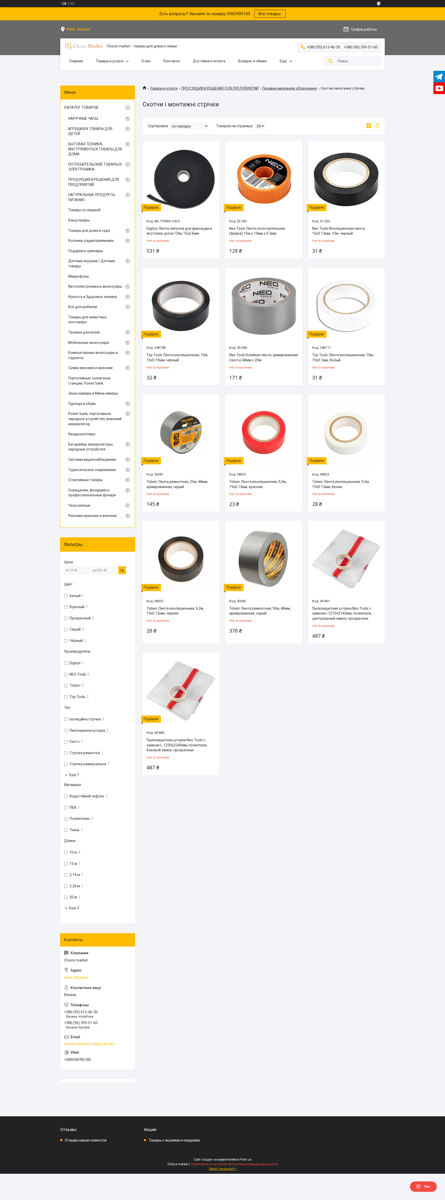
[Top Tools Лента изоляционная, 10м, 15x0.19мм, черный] (181, 305)
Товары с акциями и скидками (174, 1140)
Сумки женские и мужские (90, 368)
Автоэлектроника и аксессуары (95, 286)
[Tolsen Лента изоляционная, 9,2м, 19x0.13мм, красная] (263, 432)
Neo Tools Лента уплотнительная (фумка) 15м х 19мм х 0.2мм (257, 231)
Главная (76, 61)
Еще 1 (74, 775)
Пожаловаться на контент (210, 1164)
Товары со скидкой (84, 210)
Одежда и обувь (82, 404)
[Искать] (330, 61)
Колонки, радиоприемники (91, 241)
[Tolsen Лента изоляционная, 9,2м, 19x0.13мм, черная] (181, 559)
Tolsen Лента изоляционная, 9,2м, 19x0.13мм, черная (175, 611)
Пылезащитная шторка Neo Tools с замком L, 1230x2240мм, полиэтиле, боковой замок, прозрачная (177, 745)
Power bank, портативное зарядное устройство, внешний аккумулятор (95, 419)
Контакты (172, 61)
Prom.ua (245, 1159)
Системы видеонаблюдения (92, 459)
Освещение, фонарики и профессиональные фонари (92, 492)
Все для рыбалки (82, 307)
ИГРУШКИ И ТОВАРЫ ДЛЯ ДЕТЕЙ (90, 131)
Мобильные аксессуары (88, 343)
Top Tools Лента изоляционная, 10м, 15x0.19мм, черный (177, 357)
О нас (146, 61)
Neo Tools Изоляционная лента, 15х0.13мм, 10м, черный (338, 231)
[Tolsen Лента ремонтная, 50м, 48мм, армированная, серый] (263, 559)
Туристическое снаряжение (92, 470)
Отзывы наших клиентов (86, 1140)
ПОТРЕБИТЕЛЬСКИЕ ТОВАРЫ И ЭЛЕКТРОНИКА (95, 167)
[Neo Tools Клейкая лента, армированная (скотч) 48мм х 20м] (263, 305)
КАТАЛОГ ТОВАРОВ (81, 107)
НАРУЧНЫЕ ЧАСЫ (83, 118)
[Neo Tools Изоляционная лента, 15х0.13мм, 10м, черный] (346, 179)
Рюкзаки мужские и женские (92, 516)
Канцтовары (79, 220)
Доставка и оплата (209, 61)
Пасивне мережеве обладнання (289, 88)
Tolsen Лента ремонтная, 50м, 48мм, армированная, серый (260, 611)
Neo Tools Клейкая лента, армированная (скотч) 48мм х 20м (263, 357)
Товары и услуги (109, 61)
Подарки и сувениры (85, 251)
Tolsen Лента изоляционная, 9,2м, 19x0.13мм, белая (341, 484)
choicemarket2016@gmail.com (89, 1044)
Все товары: (269, 13)
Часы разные (79, 505)
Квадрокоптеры (81, 434)
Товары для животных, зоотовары (87, 319)
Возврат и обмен (252, 61)
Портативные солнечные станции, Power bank (89, 380)
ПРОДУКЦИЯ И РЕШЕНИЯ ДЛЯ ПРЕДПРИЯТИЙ (220, 88)
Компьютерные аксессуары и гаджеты (93, 355)
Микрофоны (78, 276)
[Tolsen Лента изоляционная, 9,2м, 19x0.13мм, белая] (346, 432)
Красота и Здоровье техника (92, 297)
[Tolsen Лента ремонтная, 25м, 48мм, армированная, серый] (181, 432)
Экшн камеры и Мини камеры (93, 393)
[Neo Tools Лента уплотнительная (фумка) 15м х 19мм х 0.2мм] (263, 179)
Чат (427, 1187)
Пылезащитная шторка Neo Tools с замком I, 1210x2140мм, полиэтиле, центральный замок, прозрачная (342, 613)
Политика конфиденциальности (254, 1164)
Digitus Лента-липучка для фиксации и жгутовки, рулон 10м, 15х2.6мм (179, 231)
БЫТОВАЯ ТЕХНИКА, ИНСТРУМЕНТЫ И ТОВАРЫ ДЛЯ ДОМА (95, 149)
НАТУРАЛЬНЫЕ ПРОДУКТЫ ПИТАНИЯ (91, 197)
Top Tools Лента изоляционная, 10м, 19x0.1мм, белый (343, 357)
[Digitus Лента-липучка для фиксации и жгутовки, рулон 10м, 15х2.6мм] (181, 179)
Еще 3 (74, 908)
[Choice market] (83, 46)
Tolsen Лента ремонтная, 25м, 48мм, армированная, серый (177, 484)
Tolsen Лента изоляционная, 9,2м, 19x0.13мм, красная (258, 484)
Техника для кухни (84, 332)
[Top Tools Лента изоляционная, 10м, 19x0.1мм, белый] (346, 305)
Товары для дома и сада (89, 230)
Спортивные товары (85, 480)
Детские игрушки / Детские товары (91, 263)
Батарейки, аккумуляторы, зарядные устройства (90, 447)
